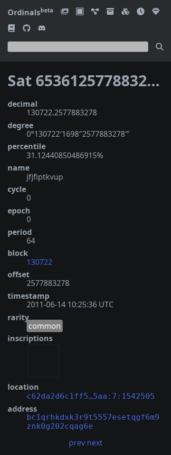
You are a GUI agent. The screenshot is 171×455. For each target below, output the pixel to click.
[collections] (95, 12)
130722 (39, 262)
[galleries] (110, 12)
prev (77, 442)
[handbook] (11, 28)
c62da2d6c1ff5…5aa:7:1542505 (91, 396)
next (95, 442)
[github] (26, 28)
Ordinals (30, 12)
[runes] (80, 12)
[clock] (140, 12)
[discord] (42, 28)
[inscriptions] (64, 12)
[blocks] (125, 12)
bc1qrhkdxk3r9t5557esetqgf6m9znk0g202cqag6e (93, 421)
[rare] (156, 12)
